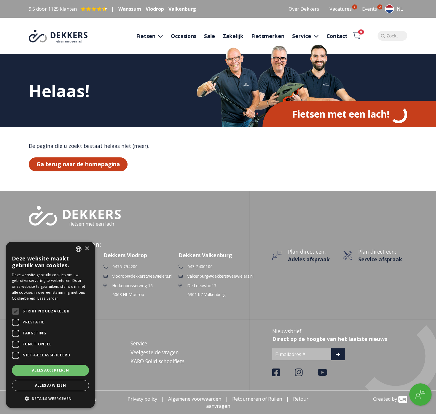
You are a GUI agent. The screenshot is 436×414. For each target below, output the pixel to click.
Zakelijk (233, 35)
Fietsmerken (267, 35)
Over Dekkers (304, 9)
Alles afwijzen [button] (50, 385)
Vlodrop (155, 9)
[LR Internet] (402, 399)
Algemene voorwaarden (194, 399)
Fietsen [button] (146, 35)
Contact (337, 35)
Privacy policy (142, 399)
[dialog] (50, 325)
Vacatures (341, 8)
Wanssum (129, 9)
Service (139, 343)
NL (400, 9)
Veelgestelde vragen (155, 352)
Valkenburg (182, 9)
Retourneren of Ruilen (257, 399)
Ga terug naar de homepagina (78, 164)
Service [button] (302, 35)
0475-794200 (125, 266)
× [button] (87, 248)
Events (369, 8)
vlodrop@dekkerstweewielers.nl (142, 276)
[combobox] (394, 9)
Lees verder (47, 298)
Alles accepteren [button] (50, 370)
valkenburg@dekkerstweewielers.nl (220, 276)
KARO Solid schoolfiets (157, 361)
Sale (209, 35)
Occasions (183, 35)
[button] (50, 398)
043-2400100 (200, 266)
